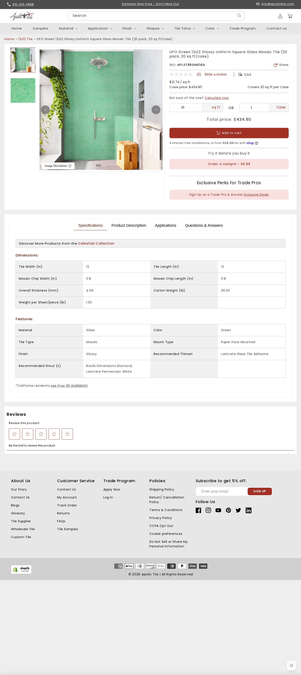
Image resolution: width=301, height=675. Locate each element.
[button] (290, 16)
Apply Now (111, 489)
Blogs (15, 505)
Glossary (18, 513)
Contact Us (20, 497)
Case (281, 107)
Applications (165, 225)
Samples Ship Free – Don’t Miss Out (150, 4)
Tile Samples (67, 529)
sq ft (216, 107)
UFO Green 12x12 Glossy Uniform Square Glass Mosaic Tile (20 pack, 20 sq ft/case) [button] (105, 39)
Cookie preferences (165, 534)
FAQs (61, 521)
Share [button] (284, 65)
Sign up (259, 491)
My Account (67, 497)
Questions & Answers (204, 225)
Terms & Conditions (165, 510)
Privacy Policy (160, 518)
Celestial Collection (96, 243)
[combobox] (156, 16)
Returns (63, 513)
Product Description (128, 225)
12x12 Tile (25, 39)
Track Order (67, 505)
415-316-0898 (23, 4)
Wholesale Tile (23, 529)
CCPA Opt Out (161, 526)
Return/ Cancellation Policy (166, 499)
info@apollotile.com (277, 4)
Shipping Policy (161, 489)
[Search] (239, 15)
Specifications (90, 225)
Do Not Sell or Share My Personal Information (168, 544)
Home (9, 39)
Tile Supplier (21, 521)
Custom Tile (21, 537)
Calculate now (217, 98)
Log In (108, 497)
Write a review (215, 74)
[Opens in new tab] (21, 573)
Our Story (19, 489)
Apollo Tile (150, 574)
